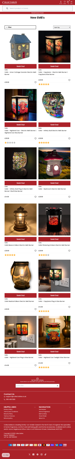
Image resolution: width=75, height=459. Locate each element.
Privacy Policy (8, 409)
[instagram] (41, 454)
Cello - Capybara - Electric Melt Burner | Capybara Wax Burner (53, 73)
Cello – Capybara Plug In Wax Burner (51, 301)
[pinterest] (37, 454)
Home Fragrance (44, 412)
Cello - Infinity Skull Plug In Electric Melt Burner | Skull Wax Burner (19, 190)
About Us (42, 418)
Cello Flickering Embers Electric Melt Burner (54, 245)
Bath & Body (43, 414)
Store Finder (43, 416)
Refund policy (8, 418)
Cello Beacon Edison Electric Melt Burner (19, 245)
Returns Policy (8, 414)
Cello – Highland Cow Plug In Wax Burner (19, 357)
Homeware (42, 409)
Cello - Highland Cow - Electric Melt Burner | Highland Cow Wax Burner (20, 132)
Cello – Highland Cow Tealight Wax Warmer (54, 357)
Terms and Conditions (11, 412)
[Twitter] (29, 454)
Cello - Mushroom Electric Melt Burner (52, 189)
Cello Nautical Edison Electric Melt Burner (19, 301)
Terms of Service (9, 416)
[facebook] (33, 454)
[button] (68, 2)
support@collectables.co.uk (16, 396)
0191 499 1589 (10, 399)
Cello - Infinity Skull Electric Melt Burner (52, 131)
